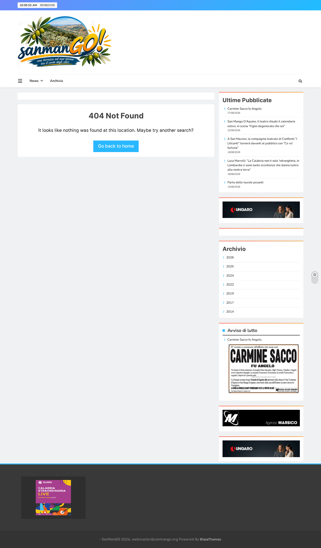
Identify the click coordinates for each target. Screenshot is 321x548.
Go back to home (116, 146)
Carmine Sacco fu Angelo (244, 109)
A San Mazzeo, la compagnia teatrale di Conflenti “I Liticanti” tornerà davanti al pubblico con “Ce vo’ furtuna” (262, 143)
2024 (230, 276)
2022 (230, 284)
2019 (230, 293)
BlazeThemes (210, 539)
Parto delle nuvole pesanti (245, 182)
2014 (230, 312)
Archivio (56, 80)
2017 (230, 303)
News (34, 80)
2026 (230, 257)
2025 (230, 266)
